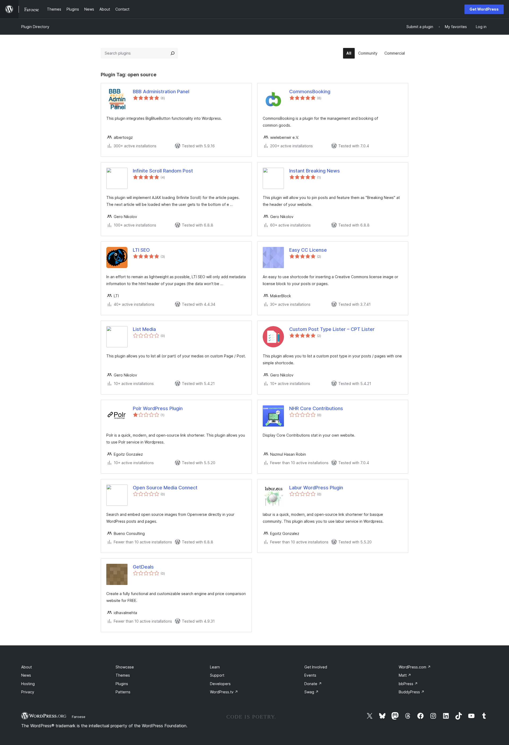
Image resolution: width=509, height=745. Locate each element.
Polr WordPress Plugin (158, 408)
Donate (313, 683)
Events (310, 675)
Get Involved (315, 667)
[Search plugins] (172, 53)
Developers (220, 683)
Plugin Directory (35, 26)
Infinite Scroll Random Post (163, 171)
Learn (215, 667)
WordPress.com (415, 667)
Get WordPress (484, 9)
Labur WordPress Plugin (316, 487)
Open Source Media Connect (165, 487)
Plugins (122, 683)
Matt (405, 675)
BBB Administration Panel (161, 91)
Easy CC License (308, 250)
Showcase (125, 667)
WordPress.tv (224, 692)
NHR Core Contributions (316, 408)
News (26, 675)
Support (217, 675)
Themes (123, 675)
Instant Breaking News (314, 171)
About (26, 667)
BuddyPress (411, 692)
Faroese (78, 717)
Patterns (123, 692)
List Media (144, 329)
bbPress (408, 683)
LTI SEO (141, 250)
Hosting (28, 683)
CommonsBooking (309, 91)
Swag (311, 692)
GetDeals (143, 567)
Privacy (27, 692)
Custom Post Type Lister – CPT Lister (332, 329)
